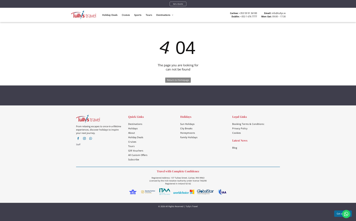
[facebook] (78, 138)
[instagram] (84, 138)
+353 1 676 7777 (248, 16)
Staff (78, 144)
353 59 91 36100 (248, 13)
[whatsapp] (91, 138)
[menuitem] (110, 15)
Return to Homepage (178, 80)
